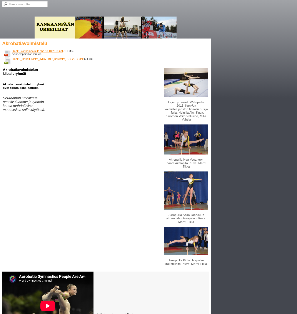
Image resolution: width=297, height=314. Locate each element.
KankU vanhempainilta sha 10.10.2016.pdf (37, 51)
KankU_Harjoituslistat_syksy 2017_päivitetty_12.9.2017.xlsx (47, 58)
